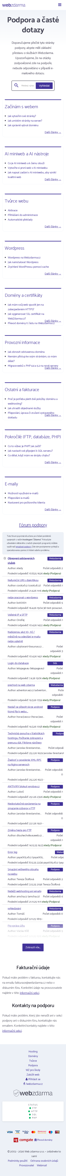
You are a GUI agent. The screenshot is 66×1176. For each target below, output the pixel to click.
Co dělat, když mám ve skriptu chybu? (29, 455)
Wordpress (14, 248)
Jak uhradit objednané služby (24, 408)
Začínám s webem (21, 107)
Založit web (33, 1074)
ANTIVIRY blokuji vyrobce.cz (24, 786)
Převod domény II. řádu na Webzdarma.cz (31, 323)
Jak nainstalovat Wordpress (23, 262)
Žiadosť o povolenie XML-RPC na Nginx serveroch (24, 762)
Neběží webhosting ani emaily (24, 891)
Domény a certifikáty (23, 295)
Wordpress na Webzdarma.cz (24, 257)
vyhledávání (14, 908)
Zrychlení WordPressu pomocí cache (28, 267)
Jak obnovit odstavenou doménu (26, 352)
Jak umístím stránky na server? (25, 121)
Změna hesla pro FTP (19, 830)
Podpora (33, 1065)
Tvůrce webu (16, 201)
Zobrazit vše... (33, 947)
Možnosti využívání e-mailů (23, 493)
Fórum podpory (33, 525)
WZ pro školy (33, 1070)
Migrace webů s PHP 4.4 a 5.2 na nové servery (33, 366)
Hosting (33, 1051)
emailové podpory (23, 547)
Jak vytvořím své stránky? (22, 116)
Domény (33, 1056)
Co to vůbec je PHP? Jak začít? (24, 446)
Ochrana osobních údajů (44, 1161)
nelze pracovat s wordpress (23, 597)
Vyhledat (44, 85)
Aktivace (12, 210)
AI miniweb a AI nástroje (27, 154)
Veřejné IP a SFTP (17, 615)
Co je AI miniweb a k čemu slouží (26, 163)
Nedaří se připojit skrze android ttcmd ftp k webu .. (25, 709)
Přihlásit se (34, 1079)
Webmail (42, 1165)
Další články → (53, 132)
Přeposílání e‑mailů (18, 498)
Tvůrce (33, 1061)
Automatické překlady (20, 219)
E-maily (11, 484)
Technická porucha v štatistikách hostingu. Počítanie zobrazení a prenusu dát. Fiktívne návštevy (26, 738)
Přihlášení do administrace (23, 215)
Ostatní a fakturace (22, 390)
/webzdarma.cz (34, 1084)
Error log (12, 852)
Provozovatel (26, 1165)
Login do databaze (18, 663)
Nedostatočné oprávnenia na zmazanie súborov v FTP (24, 806)
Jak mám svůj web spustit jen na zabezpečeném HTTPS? (26, 307)
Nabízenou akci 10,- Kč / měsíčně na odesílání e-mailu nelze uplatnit (24, 637)
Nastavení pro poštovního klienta (26, 502)
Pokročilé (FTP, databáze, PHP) (33, 437)
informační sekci (29, 993)
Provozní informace (22, 342)
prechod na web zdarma (21, 685)
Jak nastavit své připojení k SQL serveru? (30, 451)
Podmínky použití (17, 1161)
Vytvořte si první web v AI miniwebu (28, 168)
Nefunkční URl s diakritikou (23, 580)
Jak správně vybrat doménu (23, 125)
